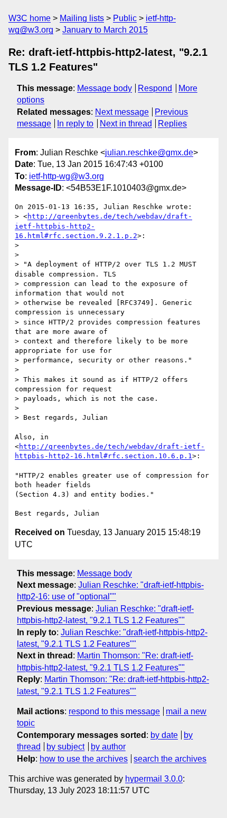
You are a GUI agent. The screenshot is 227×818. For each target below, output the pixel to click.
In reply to (75, 123)
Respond (155, 88)
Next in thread (126, 123)
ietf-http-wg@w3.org (66, 176)
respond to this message (114, 711)
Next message (122, 111)
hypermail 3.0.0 (154, 778)
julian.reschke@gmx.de (149, 152)
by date (164, 735)
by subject (65, 746)
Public (125, 18)
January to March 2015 (105, 29)
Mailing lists (82, 18)
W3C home (29, 18)
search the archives (170, 758)
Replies (172, 123)
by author (108, 746)
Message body (104, 88)
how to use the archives (84, 758)
